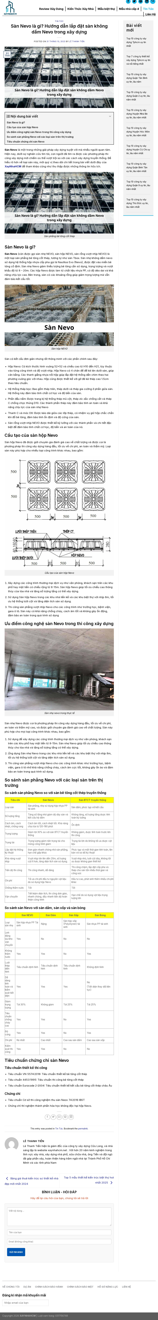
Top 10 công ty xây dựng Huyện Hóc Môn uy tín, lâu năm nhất (138, 131)
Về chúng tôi (10, 1286)
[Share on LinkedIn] (71, 1117)
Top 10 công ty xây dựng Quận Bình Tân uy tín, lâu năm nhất (136, 167)
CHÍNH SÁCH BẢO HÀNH (49, 1286)
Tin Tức (148, 8)
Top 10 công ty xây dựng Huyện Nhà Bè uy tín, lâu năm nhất (137, 114)
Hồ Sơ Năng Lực (108, 1286)
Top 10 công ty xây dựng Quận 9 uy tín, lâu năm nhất (138, 185)
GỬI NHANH (16, 1252)
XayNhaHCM (13, 166)
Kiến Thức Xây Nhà (80, 8)
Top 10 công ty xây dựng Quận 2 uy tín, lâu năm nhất (138, 96)
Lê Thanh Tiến (77, 41)
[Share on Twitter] (53, 1117)
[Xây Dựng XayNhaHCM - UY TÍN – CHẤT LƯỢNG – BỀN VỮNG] (15, 8)
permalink (83, 1128)
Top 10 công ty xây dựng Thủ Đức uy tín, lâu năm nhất (137, 203)
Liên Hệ (151, 14)
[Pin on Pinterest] (65, 1117)
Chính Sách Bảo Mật (80, 1286)
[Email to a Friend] (59, 1117)
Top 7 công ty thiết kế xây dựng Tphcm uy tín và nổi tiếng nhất (138, 60)
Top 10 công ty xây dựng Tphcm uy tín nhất (136, 42)
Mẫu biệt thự (106, 8)
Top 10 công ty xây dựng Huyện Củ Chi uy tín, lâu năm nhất (138, 149)
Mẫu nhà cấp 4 (129, 8)
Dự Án (27, 1286)
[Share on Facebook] (47, 1117)
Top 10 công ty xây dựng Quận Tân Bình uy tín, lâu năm (136, 78)
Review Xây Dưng (51, 8)
